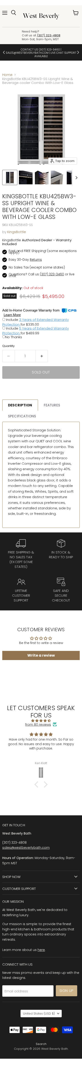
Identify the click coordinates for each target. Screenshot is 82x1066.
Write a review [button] (41, 655)
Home (7, 75)
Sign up (66, 990)
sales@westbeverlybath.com (26, 847)
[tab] (20, 405)
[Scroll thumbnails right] (75, 177)
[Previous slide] (4, 52)
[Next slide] (78, 52)
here (41, 950)
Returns (36, 259)
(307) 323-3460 (49, 49)
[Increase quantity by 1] (42, 356)
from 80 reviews (38, 724)
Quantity (8, 346)
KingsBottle (16, 231)
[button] (37, 784)
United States (39, 1013)
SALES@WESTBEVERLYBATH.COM (27, 53)
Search (41, 1044)
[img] (41, 720)
